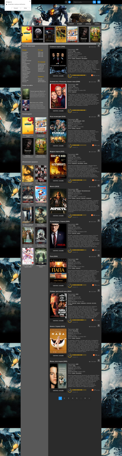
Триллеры (24, 77)
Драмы (24, 62)
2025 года (40, 53)
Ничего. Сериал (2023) (57, 326)
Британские (41, 65)
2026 (77, 84)
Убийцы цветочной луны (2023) (60, 291)
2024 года (40, 55)
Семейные (25, 74)
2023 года (40, 56)
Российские (41, 67)
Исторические (26, 63)
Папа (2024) (54, 256)
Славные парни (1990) (57, 46)
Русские (40, 78)
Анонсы (97, 24)
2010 (77, 189)
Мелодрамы (25, 67)
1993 (77, 364)
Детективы (25, 57)
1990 (77, 49)
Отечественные (26, 71)
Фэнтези (24, 81)
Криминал (24, 66)
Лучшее (79, 24)
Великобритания (77, 120)
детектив (89, 303)
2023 (77, 294)
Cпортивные (25, 76)
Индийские (41, 68)
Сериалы (88, 24)
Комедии (24, 64)
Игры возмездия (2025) (57, 116)
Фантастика (25, 80)
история (70, 304)
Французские (41, 71)
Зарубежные (41, 80)
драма (73, 58)
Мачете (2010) (54, 186)
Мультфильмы (26, 69)
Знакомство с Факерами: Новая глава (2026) (65, 81)
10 (85, 75)
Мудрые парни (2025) (57, 151)
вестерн (94, 303)
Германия (78, 190)
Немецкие (40, 69)
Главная (71, 24)
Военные (24, 56)
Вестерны (24, 55)
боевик (73, 128)
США (74, 51)
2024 (77, 259)
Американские (41, 64)
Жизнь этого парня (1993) (58, 361)
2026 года (40, 52)
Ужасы (24, 78)
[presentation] (22, 34)
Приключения (25, 73)
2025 (77, 119)
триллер (78, 128)
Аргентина (75, 330)
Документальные (26, 60)
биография (84, 58)
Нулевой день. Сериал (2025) (60, 221)
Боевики (24, 53)
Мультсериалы (42, 81)
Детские (24, 59)
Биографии (25, 52)
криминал (78, 58)
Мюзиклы (24, 70)
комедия (74, 91)
